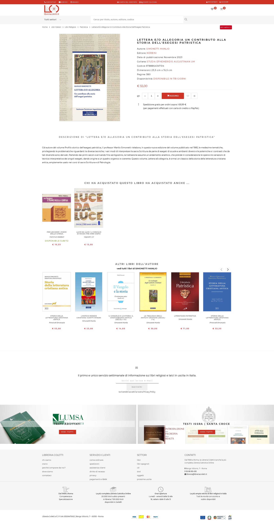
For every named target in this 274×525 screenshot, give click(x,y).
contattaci (47, 475)
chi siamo (46, 460)
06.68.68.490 (191, 471)
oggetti (140, 475)
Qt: (138, 96)
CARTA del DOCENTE (128, 2)
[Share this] (194, 96)
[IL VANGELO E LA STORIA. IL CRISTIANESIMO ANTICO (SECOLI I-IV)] (121, 292)
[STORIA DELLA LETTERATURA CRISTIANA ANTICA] (56, 292)
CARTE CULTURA (150, 2)
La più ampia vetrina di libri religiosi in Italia (208, 493)
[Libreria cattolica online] (51, 10)
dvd (139, 471)
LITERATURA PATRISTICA (185, 316)
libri (139, 460)
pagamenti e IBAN (98, 479)
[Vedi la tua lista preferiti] (213, 9)
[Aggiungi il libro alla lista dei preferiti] (188, 96)
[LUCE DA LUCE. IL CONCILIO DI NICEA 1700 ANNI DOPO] (88, 208)
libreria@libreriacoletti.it (197, 474)
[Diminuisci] (145, 96)
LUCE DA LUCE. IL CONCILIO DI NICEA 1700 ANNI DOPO (88, 233)
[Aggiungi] (158, 96)
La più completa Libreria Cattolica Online (113, 493)
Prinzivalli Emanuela (57, 323)
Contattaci (51, 2)
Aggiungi (174, 96)
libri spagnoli (143, 464)
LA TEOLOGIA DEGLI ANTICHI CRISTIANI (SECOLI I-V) (153, 317)
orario (75, 2)
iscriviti (137, 387)
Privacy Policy (149, 392)
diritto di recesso (97, 471)
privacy (93, 475)
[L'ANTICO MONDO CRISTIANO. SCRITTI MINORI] (88, 292)
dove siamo (47, 471)
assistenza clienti (97, 468)
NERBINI (152, 53)
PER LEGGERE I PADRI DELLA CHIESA (57, 233)
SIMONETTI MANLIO (146, 268)
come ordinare (96, 460)
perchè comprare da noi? (54, 468)
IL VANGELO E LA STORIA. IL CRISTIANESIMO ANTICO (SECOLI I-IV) (121, 317)
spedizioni (94, 464)
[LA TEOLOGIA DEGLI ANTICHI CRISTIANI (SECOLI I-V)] (153, 292)
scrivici (64, 2)
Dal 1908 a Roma (66, 493)
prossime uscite (144, 479)
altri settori (225, 27)
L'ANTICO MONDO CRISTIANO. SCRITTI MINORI (88, 317)
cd (138, 468)
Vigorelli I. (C (89, 237)
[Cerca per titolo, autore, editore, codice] (206, 19)
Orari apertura (161, 493)
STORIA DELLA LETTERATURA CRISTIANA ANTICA (56, 317)
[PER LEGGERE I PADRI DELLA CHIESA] (56, 208)
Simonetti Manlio (89, 321)
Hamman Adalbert (57, 237)
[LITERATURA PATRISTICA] (185, 292)
